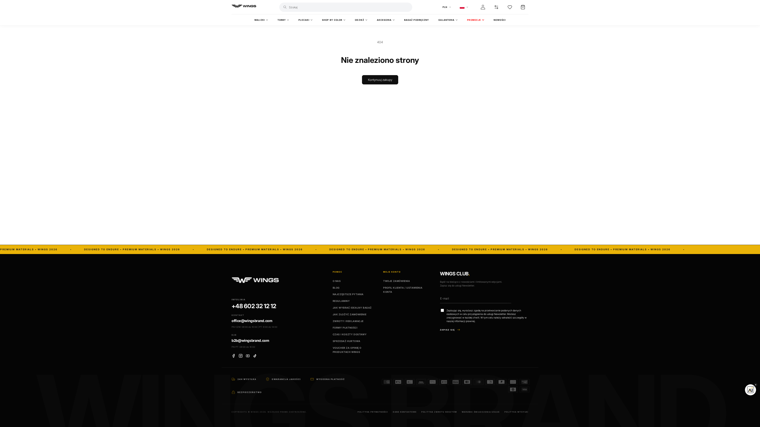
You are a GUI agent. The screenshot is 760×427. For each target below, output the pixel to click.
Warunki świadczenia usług (481, 412)
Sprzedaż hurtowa (346, 341)
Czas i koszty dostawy (350, 334)
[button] (523, 7)
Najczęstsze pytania (348, 294)
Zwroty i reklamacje (348, 321)
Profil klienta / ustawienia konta (402, 290)
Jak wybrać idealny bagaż (352, 307)
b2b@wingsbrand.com (250, 340)
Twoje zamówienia (396, 281)
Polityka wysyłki (516, 412)
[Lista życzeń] (509, 7)
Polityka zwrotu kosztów (439, 412)
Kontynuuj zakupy (380, 80)
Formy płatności (345, 327)
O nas (337, 281)
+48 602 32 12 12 (254, 306)
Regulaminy (341, 300)
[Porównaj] (496, 7)
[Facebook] (234, 356)
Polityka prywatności (373, 412)
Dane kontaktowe (405, 412)
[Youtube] (248, 356)
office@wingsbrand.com (252, 321)
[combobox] (349, 7)
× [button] (755, 384)
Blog (336, 287)
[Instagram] (241, 356)
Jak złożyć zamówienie (350, 314)
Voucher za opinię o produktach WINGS (347, 350)
